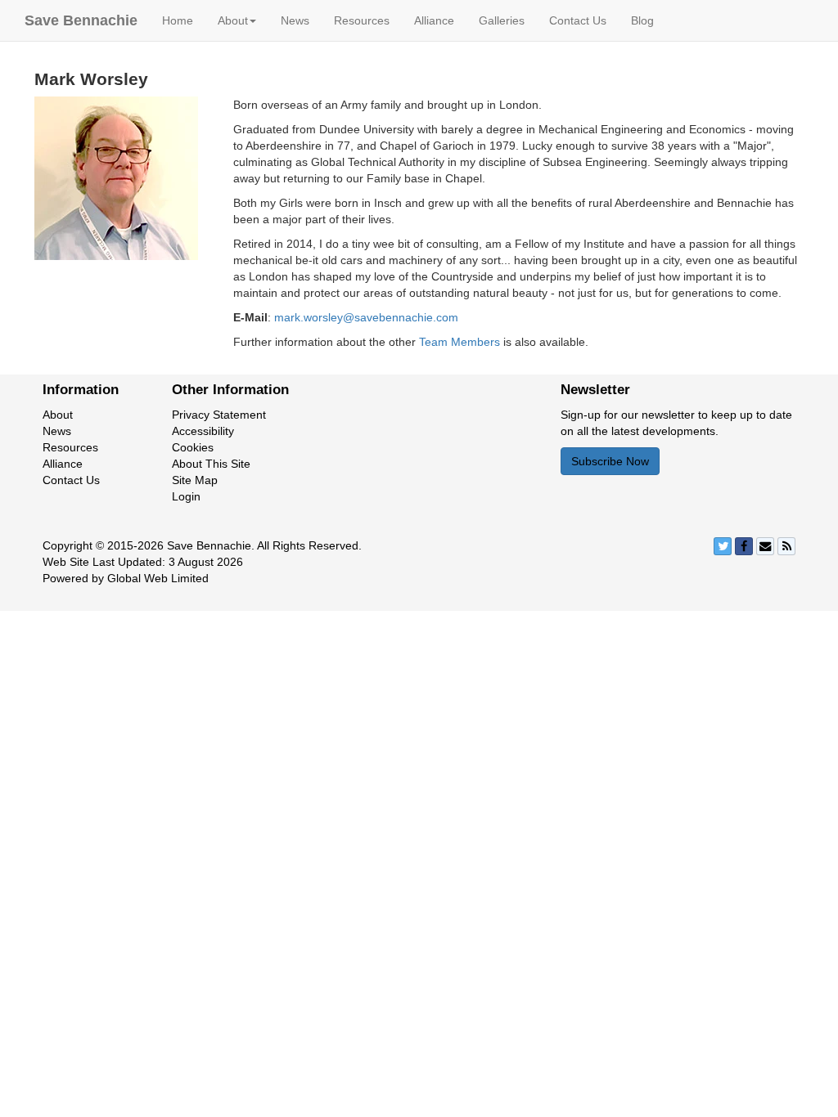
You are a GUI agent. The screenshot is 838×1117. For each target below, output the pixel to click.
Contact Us (577, 20)
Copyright (67, 545)
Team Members (459, 341)
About (58, 414)
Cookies (193, 447)
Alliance (434, 20)
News (295, 20)
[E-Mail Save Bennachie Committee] (765, 546)
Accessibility (203, 430)
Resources (362, 20)
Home (177, 20)
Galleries (502, 20)
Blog (642, 20)
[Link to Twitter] (723, 546)
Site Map (195, 480)
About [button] (233, 20)
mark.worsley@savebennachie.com (366, 317)
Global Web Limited (158, 578)
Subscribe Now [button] (610, 461)
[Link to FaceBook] (744, 546)
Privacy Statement (219, 414)
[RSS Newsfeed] (786, 546)
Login (186, 496)
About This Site (211, 463)
